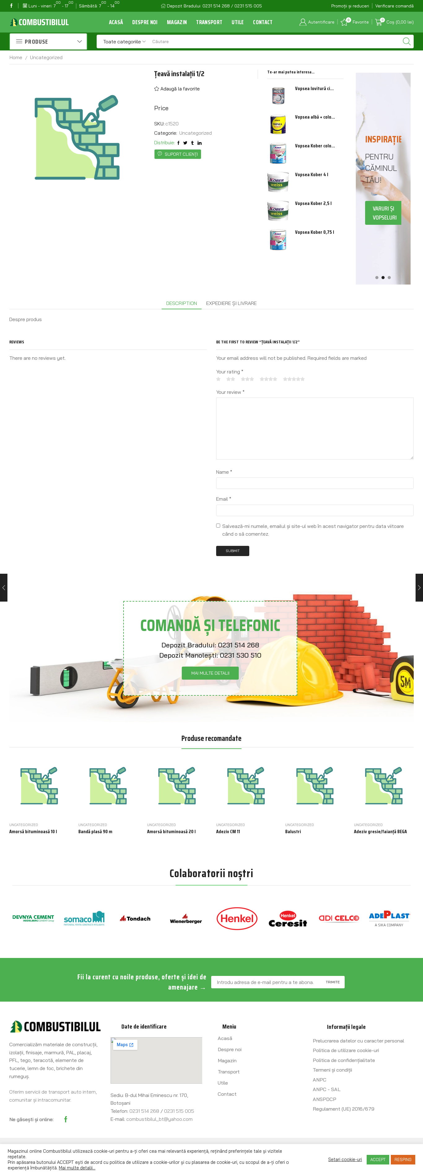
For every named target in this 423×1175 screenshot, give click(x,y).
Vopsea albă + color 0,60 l (315, 117)
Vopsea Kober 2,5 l (313, 203)
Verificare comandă (394, 6)
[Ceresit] (237, 919)
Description (181, 303)
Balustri (293, 831)
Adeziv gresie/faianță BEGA (380, 831)
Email (223, 499)
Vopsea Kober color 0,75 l (315, 145)
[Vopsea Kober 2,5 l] (278, 211)
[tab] (182, 303)
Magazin (177, 22)
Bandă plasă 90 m (95, 831)
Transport (209, 22)
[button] (376, 277)
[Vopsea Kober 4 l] (278, 182)
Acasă (116, 22)
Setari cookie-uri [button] (345, 1159)
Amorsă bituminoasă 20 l (171, 831)
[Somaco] (33, 918)
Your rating (229, 371)
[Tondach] (84, 919)
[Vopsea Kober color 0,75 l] (278, 153)
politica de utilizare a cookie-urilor (145, 1162)
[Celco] (288, 919)
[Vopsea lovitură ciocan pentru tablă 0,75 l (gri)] (278, 96)
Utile (238, 22)
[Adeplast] (339, 918)
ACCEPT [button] (378, 1159)
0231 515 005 (179, 1111)
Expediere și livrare (231, 303)
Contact (263, 22)
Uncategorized (46, 57)
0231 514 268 (238, 645)
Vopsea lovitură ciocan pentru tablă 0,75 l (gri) (315, 88)
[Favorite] (52, 809)
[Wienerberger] (135, 918)
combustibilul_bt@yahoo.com (159, 1119)
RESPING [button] (403, 1159)
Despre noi (145, 22)
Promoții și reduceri (350, 6)
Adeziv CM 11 (228, 831)
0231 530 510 (240, 655)
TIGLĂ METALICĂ (384, 241)
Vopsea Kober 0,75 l (314, 232)
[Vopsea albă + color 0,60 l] (278, 124)
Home (16, 57)
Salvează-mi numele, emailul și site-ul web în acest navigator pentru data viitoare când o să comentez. (313, 530)
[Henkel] (186, 918)
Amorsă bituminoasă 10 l (33, 831)
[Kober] (390, 919)
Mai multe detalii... (77, 1168)
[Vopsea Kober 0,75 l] (278, 239)
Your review (230, 392)
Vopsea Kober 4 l (311, 174)
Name (224, 472)
